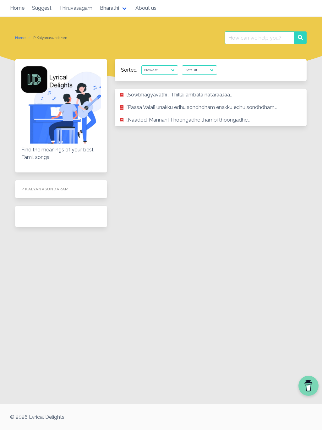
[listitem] (211, 95)
